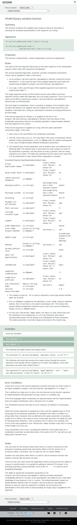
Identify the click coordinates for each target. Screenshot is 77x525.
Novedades (23, 508)
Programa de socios (37, 508)
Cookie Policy (45, 520)
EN (17, 513)
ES (29, 513)
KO (19, 515)
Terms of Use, (29, 520)
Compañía (13, 508)
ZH (11, 515)
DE (21, 513)
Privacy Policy (36, 520)
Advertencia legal (62, 508)
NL (23, 515)
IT (15, 515)
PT (30, 515)
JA (33, 513)
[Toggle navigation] (75, 2)
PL (26, 515)
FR (25, 513)
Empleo (50, 508)
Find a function (11, 8)
